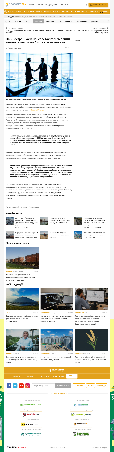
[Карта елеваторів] (71, 376)
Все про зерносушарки (33, 11)
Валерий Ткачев (37, 110)
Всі (10, 21)
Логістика (56, 11)
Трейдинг (65, 11)
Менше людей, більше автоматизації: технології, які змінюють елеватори (43, 17)
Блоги (8, 313)
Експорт (28, 21)
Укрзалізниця (34, 207)
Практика (84, 11)
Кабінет (106, 11)
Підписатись (63, 386)
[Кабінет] (85, 376)
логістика (23, 207)
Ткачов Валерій (12, 207)
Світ (103, 21)
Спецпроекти (45, 313)
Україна (18, 21)
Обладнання (75, 11)
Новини (9, 271)
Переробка (47, 11)
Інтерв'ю (9, 354)
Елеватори (94, 11)
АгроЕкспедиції (14, 11)
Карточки (78, 354)
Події (60, 21)
